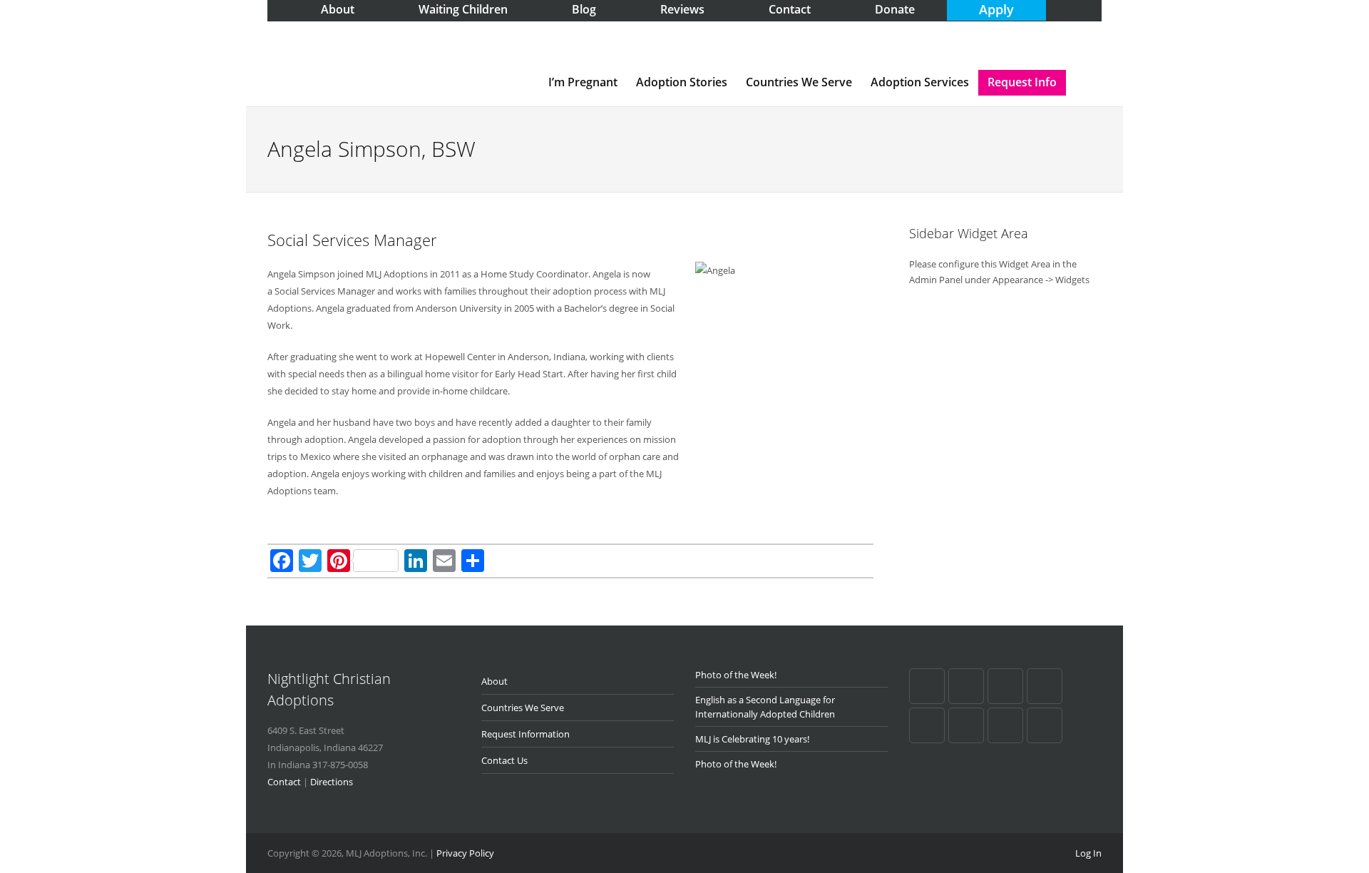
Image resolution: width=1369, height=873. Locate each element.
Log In (1088, 853)
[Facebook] (927, 686)
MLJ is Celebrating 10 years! (752, 738)
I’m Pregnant (582, 82)
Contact (284, 781)
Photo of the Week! (735, 674)
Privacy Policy (465, 853)
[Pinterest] (1005, 686)
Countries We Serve (799, 82)
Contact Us (504, 760)
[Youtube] (966, 725)
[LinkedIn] (1044, 686)
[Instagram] (1044, 725)
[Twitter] (927, 725)
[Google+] (966, 686)
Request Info (1022, 82)
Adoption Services (920, 82)
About (494, 681)
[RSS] (1005, 725)
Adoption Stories (681, 82)
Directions (331, 781)
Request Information (525, 734)
